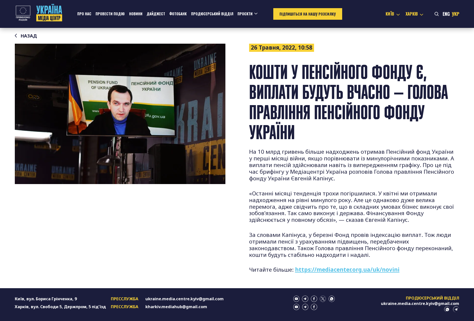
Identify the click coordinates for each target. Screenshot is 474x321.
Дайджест (156, 13)
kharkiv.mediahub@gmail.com (176, 306)
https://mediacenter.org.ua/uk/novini (347, 269)
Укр (455, 13)
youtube (296, 299)
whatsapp (332, 299)
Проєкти (245, 13)
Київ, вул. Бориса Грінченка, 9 (46, 299)
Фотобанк (178, 13)
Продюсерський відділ (212, 13)
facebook (314, 299)
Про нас (84, 13)
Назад (28, 36)
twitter (323, 299)
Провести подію (110, 13)
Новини (135, 13)
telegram (305, 299)
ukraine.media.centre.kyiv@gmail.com (184, 299)
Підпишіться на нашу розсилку (307, 14)
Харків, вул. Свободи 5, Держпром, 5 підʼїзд (60, 306)
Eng (446, 13)
